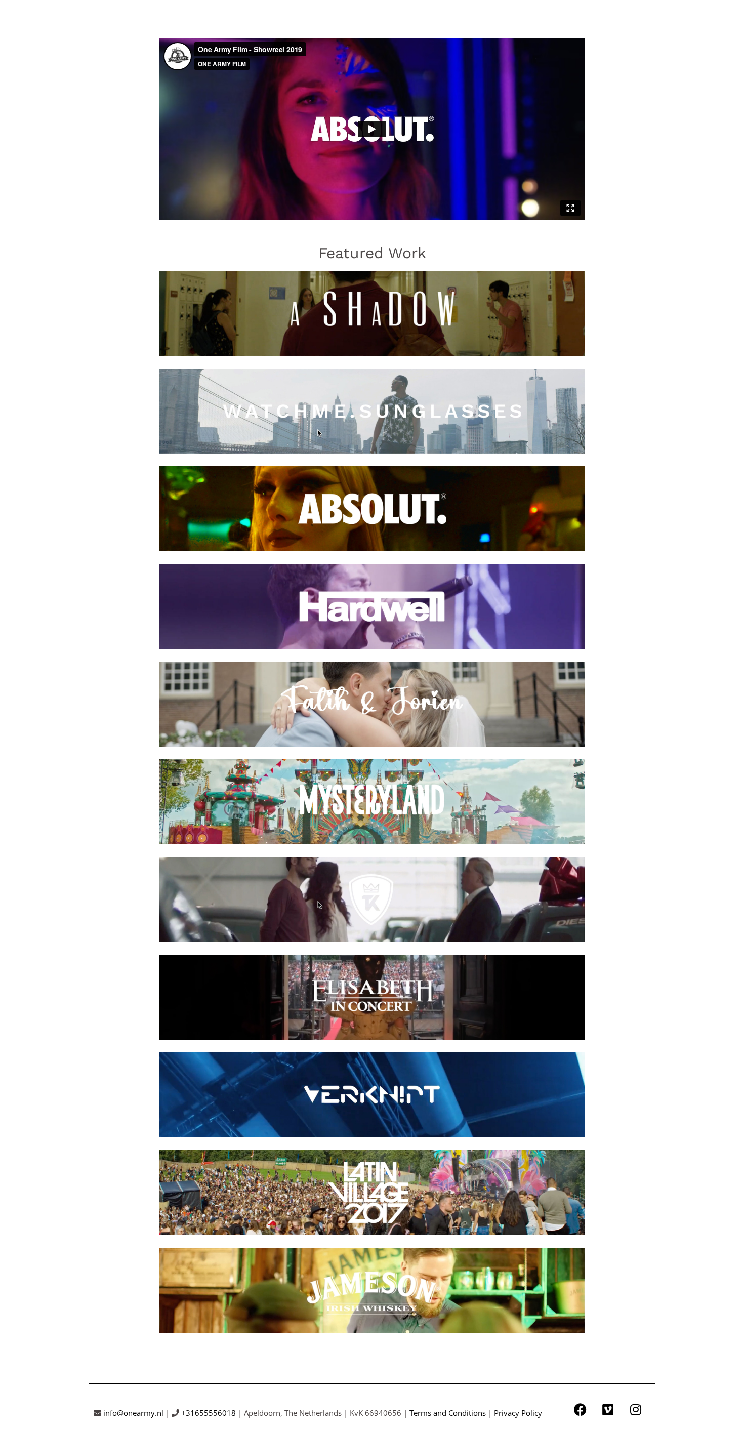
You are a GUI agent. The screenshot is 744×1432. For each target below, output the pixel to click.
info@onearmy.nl (133, 1413)
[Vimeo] (608, 1409)
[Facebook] (580, 1409)
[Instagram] (635, 1409)
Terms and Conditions (447, 1413)
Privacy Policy (518, 1413)
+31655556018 (208, 1413)
